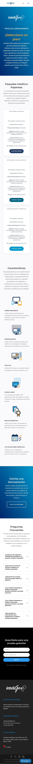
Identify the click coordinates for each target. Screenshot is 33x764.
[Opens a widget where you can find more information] (25, 761)
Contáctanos (16, 151)
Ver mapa (8, 747)
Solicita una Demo (16, 504)
